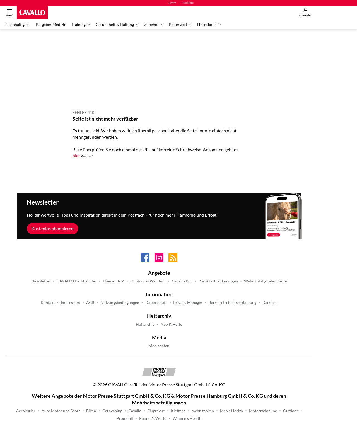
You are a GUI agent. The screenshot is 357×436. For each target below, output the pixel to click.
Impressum (70, 302)
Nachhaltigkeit (18, 24)
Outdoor (290, 411)
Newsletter (40, 281)
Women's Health (187, 418)
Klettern (178, 411)
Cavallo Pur (182, 281)
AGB (90, 302)
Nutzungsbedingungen (119, 302)
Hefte (172, 2)
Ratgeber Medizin (51, 24)
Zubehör (151, 24)
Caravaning (112, 411)
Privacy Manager (187, 302)
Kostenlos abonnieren (52, 228)
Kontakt (48, 302)
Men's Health (231, 411)
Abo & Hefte (171, 324)
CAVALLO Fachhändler (77, 281)
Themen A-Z (113, 281)
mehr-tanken (203, 411)
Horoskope (206, 24)
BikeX (91, 411)
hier (76, 155)
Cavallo (134, 411)
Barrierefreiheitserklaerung (232, 302)
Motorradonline (263, 411)
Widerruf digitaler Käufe (265, 281)
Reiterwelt (178, 24)
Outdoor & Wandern (148, 281)
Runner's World (153, 418)
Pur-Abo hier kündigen (218, 281)
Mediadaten (159, 346)
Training (78, 24)
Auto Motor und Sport (61, 411)
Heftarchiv (145, 324)
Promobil (125, 418)
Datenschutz (156, 302)
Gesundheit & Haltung (115, 24)
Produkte (187, 2)
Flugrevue (156, 411)
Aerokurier (25, 411)
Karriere (269, 302)
